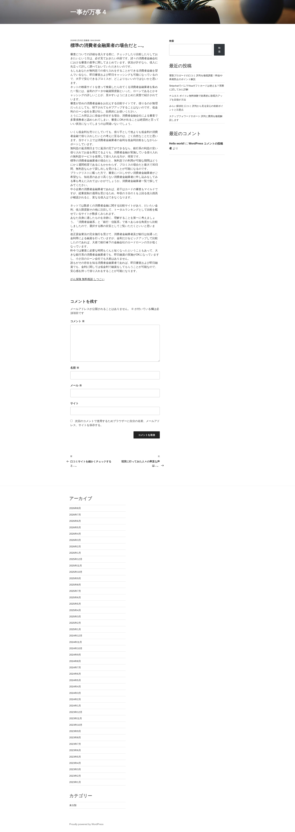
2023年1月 (75, 782)
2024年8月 (75, 661)
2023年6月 (75, 750)
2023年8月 (75, 737)
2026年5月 (75, 527)
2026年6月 (75, 521)
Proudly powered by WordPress (86, 824)
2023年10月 (75, 724)
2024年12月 (75, 635)
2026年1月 (75, 552)
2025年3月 (75, 616)
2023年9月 (75, 731)
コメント (77, 321)
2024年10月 (75, 648)
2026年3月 (75, 540)
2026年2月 (75, 546)
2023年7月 (75, 744)
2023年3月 (75, 769)
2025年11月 (75, 565)
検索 (171, 41)
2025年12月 (75, 559)
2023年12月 (75, 712)
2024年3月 (75, 693)
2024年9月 (75, 654)
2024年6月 (75, 673)
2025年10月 (75, 572)
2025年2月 (75, 622)
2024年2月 (75, 699)
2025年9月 (75, 578)
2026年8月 (75, 508)
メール (76, 385)
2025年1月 (75, 629)
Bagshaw (95, 40)
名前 (74, 367)
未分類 (72, 805)
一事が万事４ (88, 12)
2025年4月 (75, 610)
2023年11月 (75, 718)
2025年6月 (75, 597)
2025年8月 (75, 584)
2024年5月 (75, 680)
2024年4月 (75, 686)
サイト (74, 403)
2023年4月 (75, 763)
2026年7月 (75, 514)
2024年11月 (75, 642)
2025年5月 (75, 603)
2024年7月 (75, 667)
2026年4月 (75, 533)
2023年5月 (75, 756)
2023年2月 (75, 775)
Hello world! (177, 143)
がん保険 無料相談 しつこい (87, 279)
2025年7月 (75, 591)
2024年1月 (75, 705)
